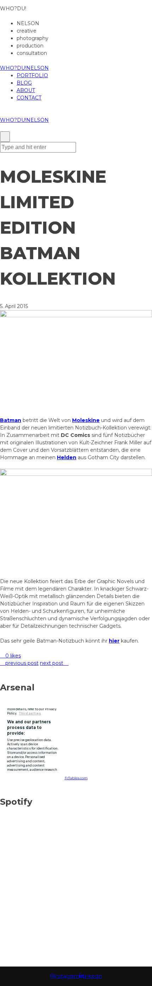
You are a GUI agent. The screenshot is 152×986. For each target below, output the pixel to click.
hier (114, 641)
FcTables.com (76, 778)
